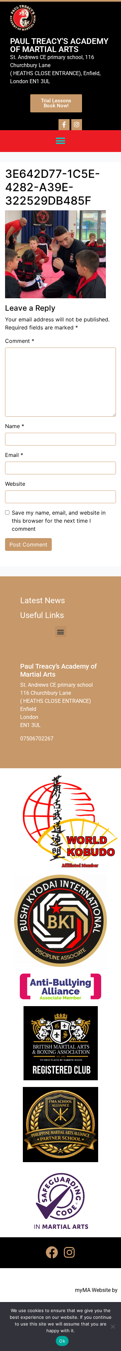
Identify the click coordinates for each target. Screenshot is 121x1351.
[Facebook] (52, 1252)
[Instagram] (69, 1252)
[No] (112, 1326)
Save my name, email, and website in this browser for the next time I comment (59, 520)
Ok (62, 1341)
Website (15, 483)
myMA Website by (96, 1290)
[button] (60, 141)
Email (14, 455)
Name (14, 426)
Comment (19, 340)
